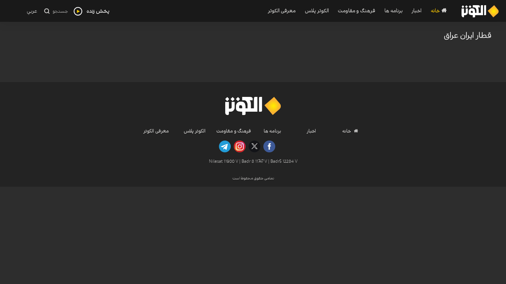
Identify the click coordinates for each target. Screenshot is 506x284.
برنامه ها (394, 11)
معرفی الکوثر (282, 11)
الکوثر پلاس (317, 11)
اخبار (417, 11)
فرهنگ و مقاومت (356, 11)
